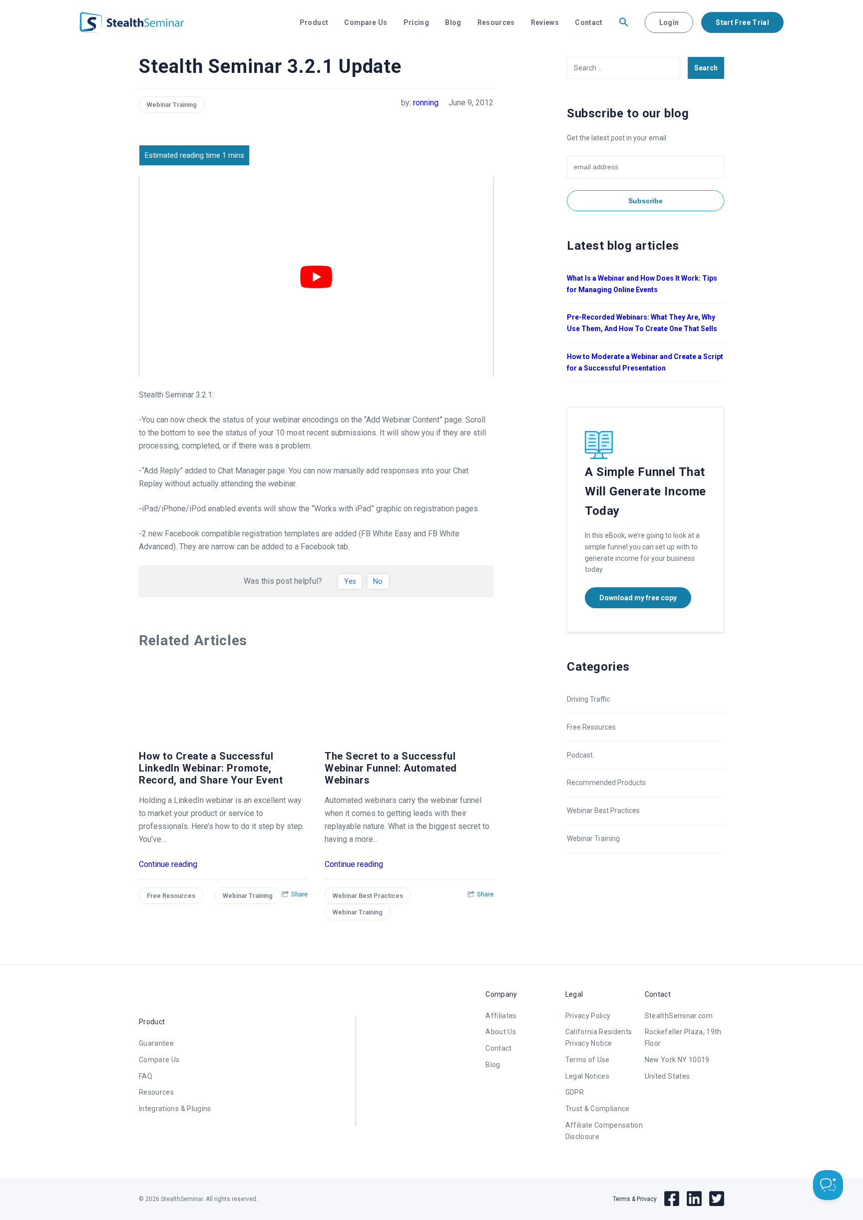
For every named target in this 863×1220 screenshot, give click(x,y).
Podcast (580, 755)
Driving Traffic (588, 699)
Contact (588, 22)
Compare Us (366, 22)
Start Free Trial (742, 22)
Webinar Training (172, 104)
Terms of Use (587, 1060)
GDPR (574, 1092)
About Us (500, 1032)
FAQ (145, 1076)
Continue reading (168, 864)
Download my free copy (638, 598)
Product (314, 22)
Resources (496, 22)
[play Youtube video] (316, 277)
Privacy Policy (588, 1016)
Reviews (545, 22)
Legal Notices (587, 1076)
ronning (425, 102)
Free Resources (171, 895)
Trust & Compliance (597, 1109)
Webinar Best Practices (368, 895)
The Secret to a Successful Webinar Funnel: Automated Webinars (391, 768)
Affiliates (501, 1016)
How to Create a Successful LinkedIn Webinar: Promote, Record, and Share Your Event (211, 768)
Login (669, 22)
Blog (453, 22)
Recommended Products (606, 783)
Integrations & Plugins (175, 1109)
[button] (624, 22)
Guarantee (156, 1043)
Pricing (416, 22)
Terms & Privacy (635, 1199)
